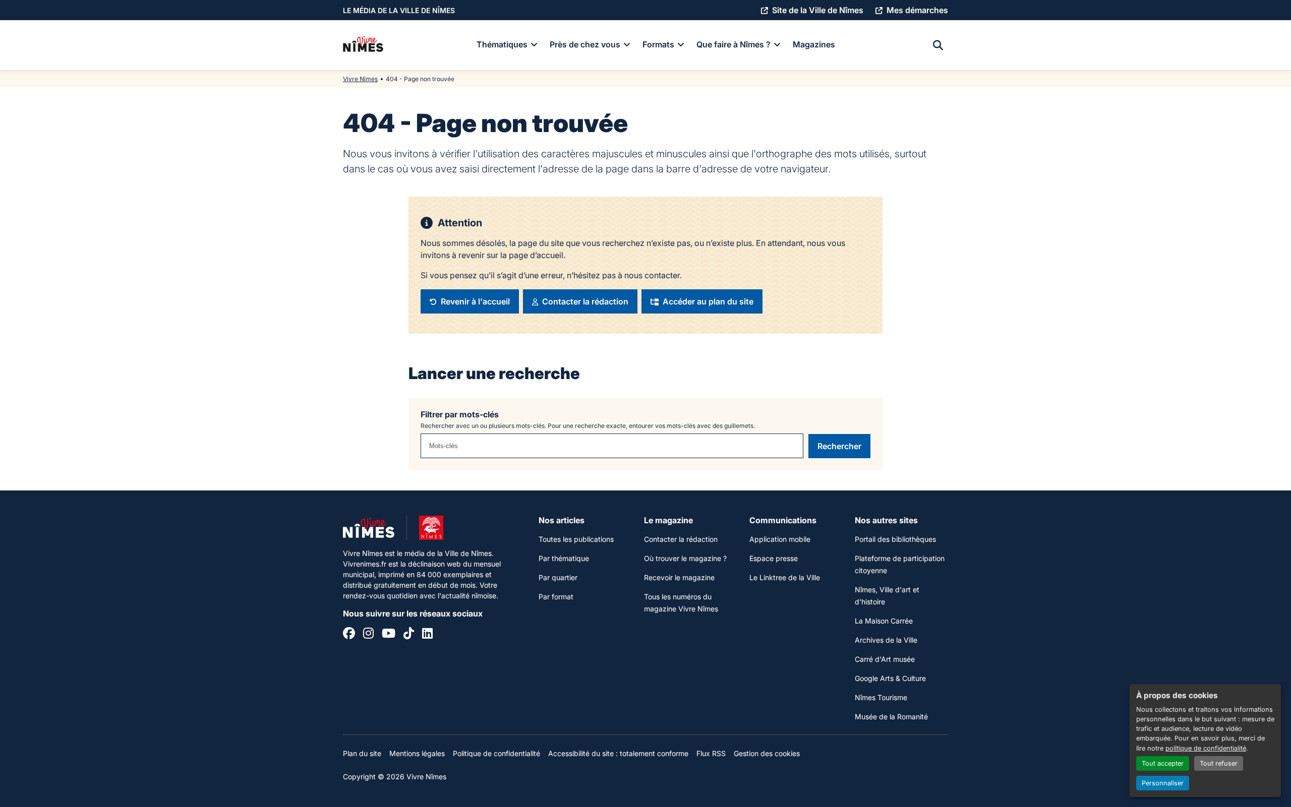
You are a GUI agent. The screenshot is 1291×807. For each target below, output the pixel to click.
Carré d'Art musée (885, 659)
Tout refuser (1219, 763)
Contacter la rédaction (681, 539)
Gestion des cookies (767, 753)
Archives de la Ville (886, 640)
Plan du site (362, 753)
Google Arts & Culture (890, 678)
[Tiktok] (408, 635)
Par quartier (558, 577)
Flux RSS (711, 753)
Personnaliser (1163, 783)
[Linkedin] (427, 635)
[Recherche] (938, 45)
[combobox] (612, 445)
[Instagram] (368, 635)
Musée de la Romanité (891, 716)
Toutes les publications (576, 539)
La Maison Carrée (884, 620)
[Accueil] (363, 45)
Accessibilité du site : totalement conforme (618, 753)
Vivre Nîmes (360, 79)
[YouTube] (388, 635)
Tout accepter (1163, 763)
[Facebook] (349, 635)
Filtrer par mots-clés (460, 414)
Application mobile (779, 539)
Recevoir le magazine (679, 577)
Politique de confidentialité (496, 753)
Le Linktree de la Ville (784, 577)
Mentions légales (417, 753)
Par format (556, 596)
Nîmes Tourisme (881, 697)
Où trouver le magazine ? (685, 558)
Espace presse (773, 558)
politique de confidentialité (1205, 748)
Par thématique (564, 558)
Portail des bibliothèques (895, 539)
